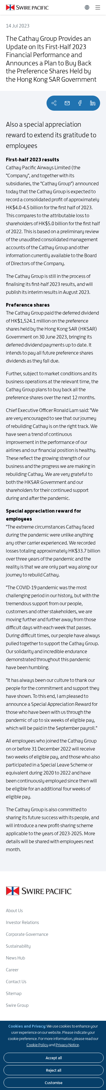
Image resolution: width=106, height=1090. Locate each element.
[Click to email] (67, 103)
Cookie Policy (37, 1044)
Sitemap (13, 993)
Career (12, 970)
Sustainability (18, 946)
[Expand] (97, 7)
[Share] (80, 103)
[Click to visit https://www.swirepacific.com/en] (24, 7)
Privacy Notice (67, 1044)
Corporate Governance (27, 934)
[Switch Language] (87, 7)
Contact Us (16, 981)
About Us (14, 910)
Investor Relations (22, 922)
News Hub (15, 958)
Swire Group (17, 1005)
